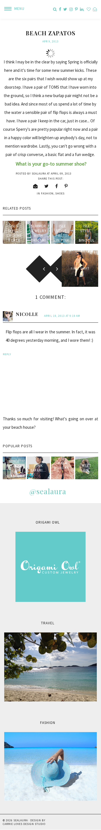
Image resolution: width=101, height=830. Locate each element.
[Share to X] (47, 186)
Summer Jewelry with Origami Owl (38, 235)
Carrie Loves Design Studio (24, 824)
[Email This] (35, 186)
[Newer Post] (21, 268)
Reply (7, 354)
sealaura (20, 820)
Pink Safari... (38, 468)
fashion (47, 193)
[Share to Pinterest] (66, 186)
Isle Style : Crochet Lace (14, 233)
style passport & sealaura (14, 471)
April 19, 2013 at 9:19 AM (62, 316)
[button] (12, 8)
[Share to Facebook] (56, 186)
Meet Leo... (86, 468)
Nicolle (27, 314)
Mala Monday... (62, 468)
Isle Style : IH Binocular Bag (87, 235)
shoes (60, 193)
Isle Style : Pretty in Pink (63, 233)
